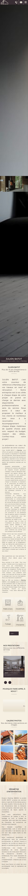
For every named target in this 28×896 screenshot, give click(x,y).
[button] (25, 2)
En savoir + (9, 675)
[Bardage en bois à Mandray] (14, 771)
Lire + (12, 633)
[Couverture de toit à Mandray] (21, 737)
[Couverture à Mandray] (7, 737)
